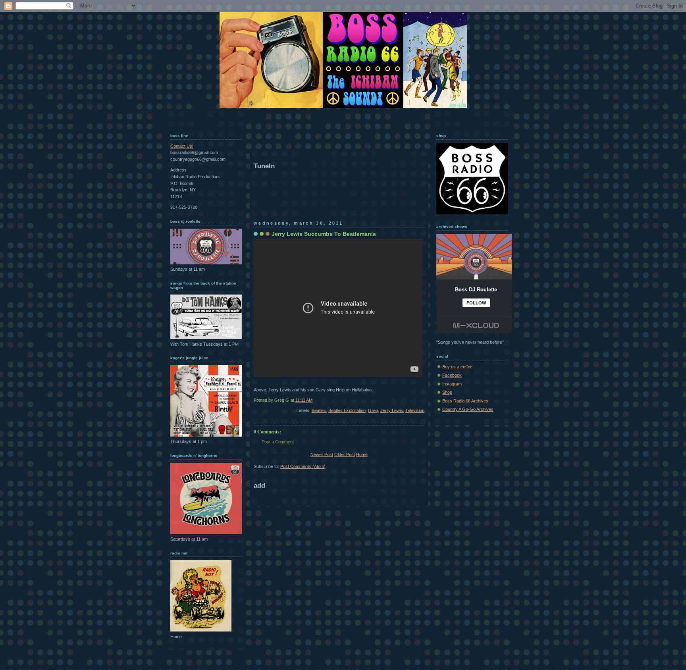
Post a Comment (278, 441)
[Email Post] (423, 400)
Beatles (319, 410)
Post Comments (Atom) (303, 466)
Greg (373, 410)
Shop (447, 392)
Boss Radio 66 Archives (465, 401)
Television (414, 410)
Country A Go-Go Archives (467, 409)
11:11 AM (303, 400)
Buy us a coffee (457, 366)
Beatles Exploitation (347, 410)
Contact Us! (181, 146)
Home (362, 454)
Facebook (452, 375)
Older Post (344, 454)
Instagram (452, 383)
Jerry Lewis (391, 410)
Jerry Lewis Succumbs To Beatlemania (324, 234)
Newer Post (321, 454)
